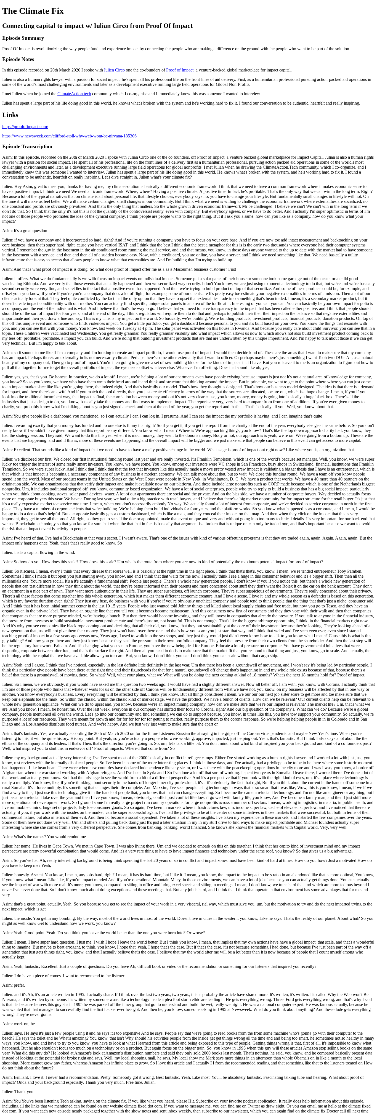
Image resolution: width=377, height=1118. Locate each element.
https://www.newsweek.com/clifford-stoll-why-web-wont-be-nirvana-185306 (69, 136)
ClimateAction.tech (74, 93)
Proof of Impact (179, 70)
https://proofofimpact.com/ (25, 126)
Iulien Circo (114, 70)
